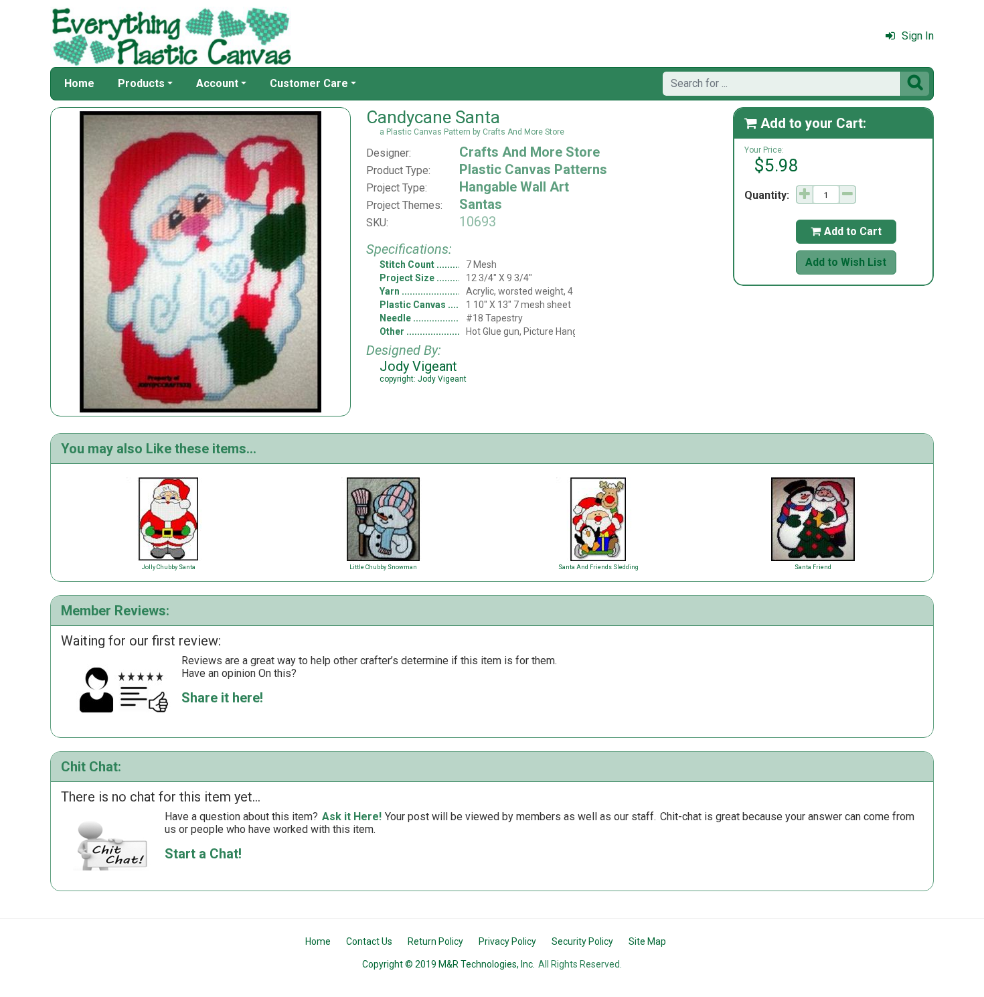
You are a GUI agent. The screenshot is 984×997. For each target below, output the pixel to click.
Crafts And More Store (529, 152)
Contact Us (369, 941)
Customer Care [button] (309, 83)
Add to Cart (846, 231)
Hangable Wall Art (514, 187)
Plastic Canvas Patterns (533, 169)
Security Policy (582, 941)
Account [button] (217, 83)
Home (79, 83)
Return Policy (435, 941)
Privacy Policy (507, 941)
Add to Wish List (845, 262)
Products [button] (141, 83)
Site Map (647, 941)
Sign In (918, 35)
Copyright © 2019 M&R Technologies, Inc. (448, 964)
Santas (480, 204)
